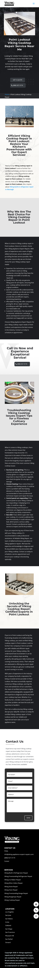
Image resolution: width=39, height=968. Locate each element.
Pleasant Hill (9, 936)
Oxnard (8, 942)
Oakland (8, 925)
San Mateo (9, 919)
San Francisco (10, 932)
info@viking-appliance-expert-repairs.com (19, 854)
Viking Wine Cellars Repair (13, 883)
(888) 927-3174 (18, 85)
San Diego (8, 929)
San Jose (8, 915)
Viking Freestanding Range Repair (16, 893)
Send (28, 818)
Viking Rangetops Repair (12, 897)
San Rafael (9, 939)
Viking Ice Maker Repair (12, 880)
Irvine (7, 922)
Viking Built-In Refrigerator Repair (16, 873)
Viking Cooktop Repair (12, 900)
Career (6, 861)
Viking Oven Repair (11, 890)
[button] (36, 916)
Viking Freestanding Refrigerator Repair (18, 876)
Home (7, 94)
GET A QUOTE (17, 80)
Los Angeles (9, 912)
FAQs (6, 851)
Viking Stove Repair (11, 886)
